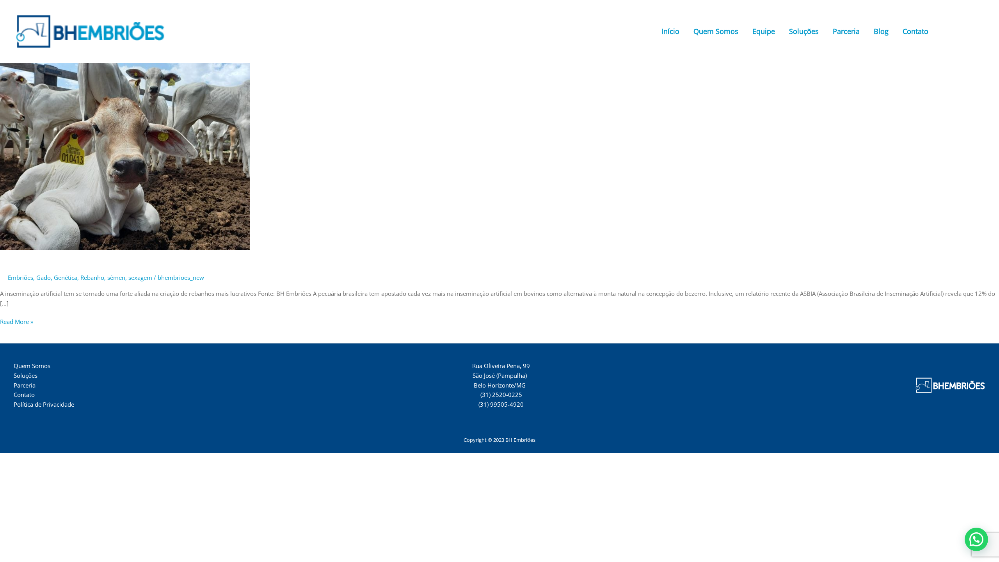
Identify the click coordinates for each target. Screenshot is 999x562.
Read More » (16, 321)
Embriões (20, 277)
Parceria (846, 31)
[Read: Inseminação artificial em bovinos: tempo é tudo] (125, 156)
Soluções (804, 31)
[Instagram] (958, 32)
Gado (43, 277)
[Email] (981, 32)
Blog (881, 31)
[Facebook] (946, 32)
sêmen (116, 277)
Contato (915, 31)
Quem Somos (715, 31)
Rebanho (92, 277)
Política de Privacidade (44, 404)
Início (670, 31)
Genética (65, 277)
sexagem (140, 277)
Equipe (763, 31)
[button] (976, 539)
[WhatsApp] (970, 32)
